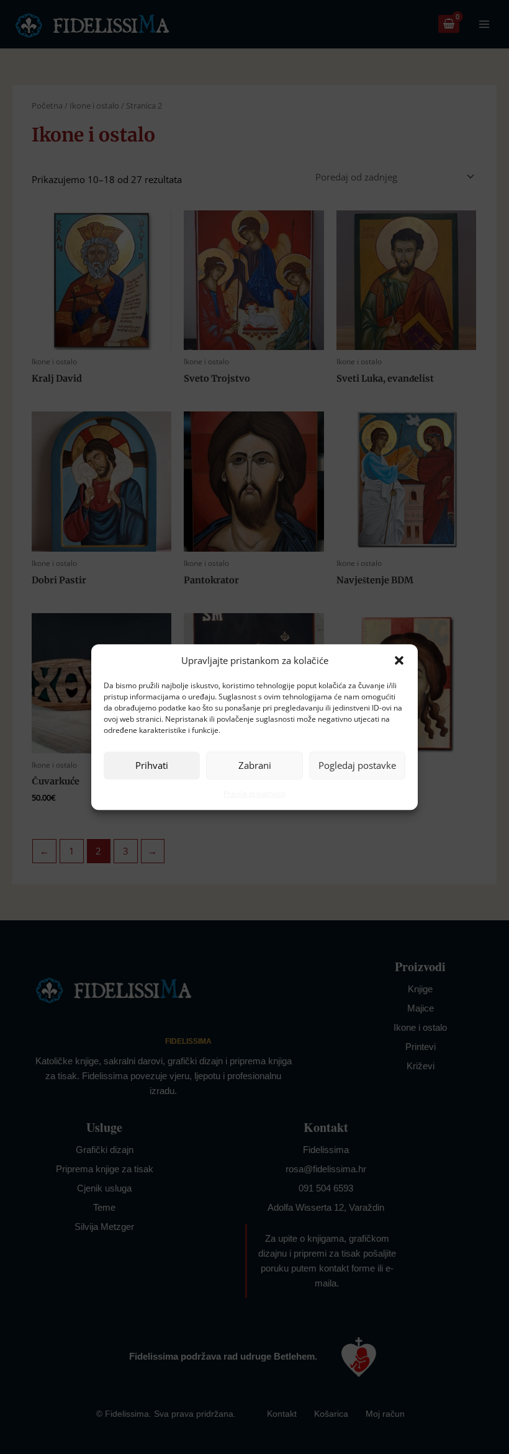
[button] (399, 660)
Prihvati (151, 766)
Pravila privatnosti (254, 793)
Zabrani (254, 766)
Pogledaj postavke (357, 766)
